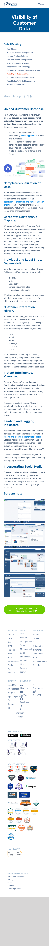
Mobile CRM (11, 636)
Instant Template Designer (18, 63)
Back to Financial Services (18, 84)
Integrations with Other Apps (19, 67)
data (32, 132)
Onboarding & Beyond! (38, 648)
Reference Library (24, 670)
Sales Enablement (25, 655)
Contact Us (11, 706)
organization (17, 434)
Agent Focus (12, 49)
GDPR (10, 883)
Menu (42, 4)
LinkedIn (24, 688)
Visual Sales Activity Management (21, 81)
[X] (27, 96)
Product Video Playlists (11, 669)
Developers (37, 688)
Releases (11, 653)
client (11, 136)
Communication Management (19, 60)
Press (10, 700)
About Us (12, 685)
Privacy (10, 879)
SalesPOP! (37, 695)
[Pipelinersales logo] (10, 4)
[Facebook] (24, 96)
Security (36, 665)
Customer (22, 109)
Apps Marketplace (13, 659)
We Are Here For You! (36, 638)
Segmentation (14, 263)
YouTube (24, 695)
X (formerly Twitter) (20, 713)
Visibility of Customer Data (18, 74)
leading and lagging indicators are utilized (22, 437)
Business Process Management (20, 53)
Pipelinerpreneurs (15, 696)
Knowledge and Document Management (24, 70)
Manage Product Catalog (17, 56)
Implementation (40, 661)
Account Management (26, 640)
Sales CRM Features (11, 646)
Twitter (28, 478)
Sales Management (26, 647)
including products (29, 136)
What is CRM (23, 662)
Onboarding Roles (38, 655)
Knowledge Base (14, 889)
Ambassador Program (13, 691)
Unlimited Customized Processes (21, 77)
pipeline (7, 118)
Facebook (24, 702)
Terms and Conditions (16, 876)
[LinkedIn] (30, 96)
